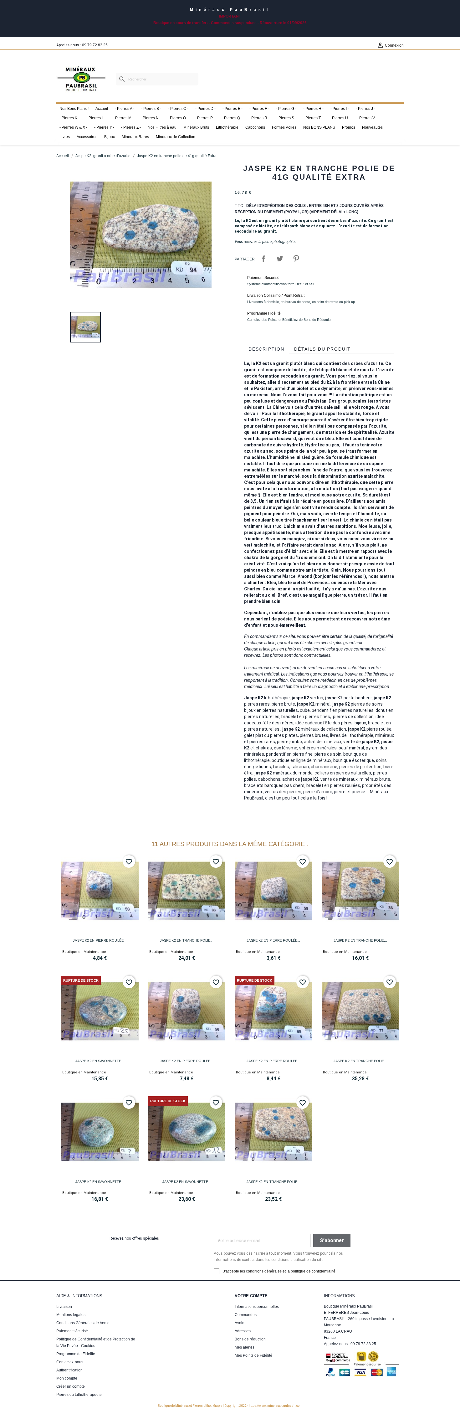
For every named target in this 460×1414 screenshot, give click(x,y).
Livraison (64, 1306)
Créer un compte (70, 1386)
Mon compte (66, 1378)
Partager (263, 258)
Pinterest (296, 258)
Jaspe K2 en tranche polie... (186, 940)
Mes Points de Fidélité (253, 1355)
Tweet (279, 258)
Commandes (246, 1315)
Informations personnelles (257, 1306)
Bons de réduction (250, 1339)
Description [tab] (266, 349)
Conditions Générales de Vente (83, 1323)
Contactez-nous (69, 1362)
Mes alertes (244, 1347)
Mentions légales (70, 1315)
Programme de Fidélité (75, 1354)
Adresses (243, 1331)
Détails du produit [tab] (322, 349)
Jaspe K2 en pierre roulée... (99, 940)
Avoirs (240, 1323)
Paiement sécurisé (72, 1331)
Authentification (69, 1370)
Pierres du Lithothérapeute (79, 1394)
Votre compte (251, 1295)
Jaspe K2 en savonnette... (99, 1061)
